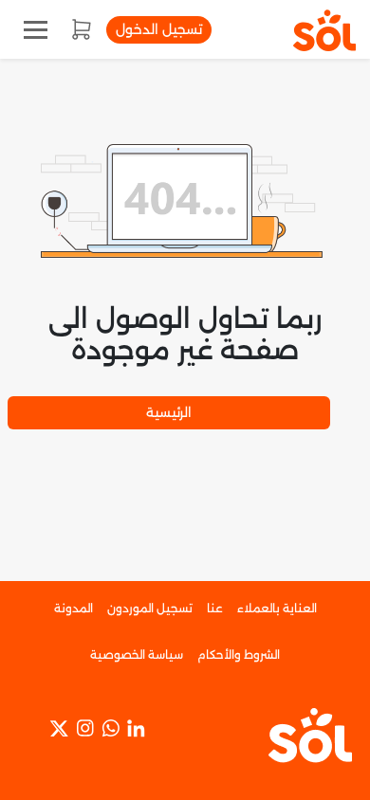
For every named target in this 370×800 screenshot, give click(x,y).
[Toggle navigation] (35, 30)
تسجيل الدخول (159, 29)
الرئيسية (169, 412)
